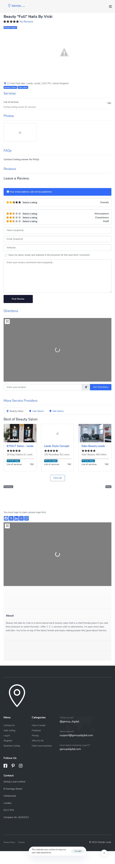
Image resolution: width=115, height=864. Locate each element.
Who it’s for (38, 740)
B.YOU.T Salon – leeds (20, 446)
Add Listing (9, 730)
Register (8, 740)
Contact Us (9, 725)
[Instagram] (26, 518)
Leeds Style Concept (56, 446)
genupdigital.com (70, 749)
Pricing (35, 735)
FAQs (8, 150)
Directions (11, 311)
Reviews (10, 169)
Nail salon (22, 87)
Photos (9, 116)
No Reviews (26, 21)
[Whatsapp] (21, 518)
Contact (21, 842)
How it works (39, 725)
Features (36, 730)
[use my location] (86, 387)
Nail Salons (58, 411)
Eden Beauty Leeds (93, 446)
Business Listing (12, 745)
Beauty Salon (10, 27)
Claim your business (42, 745)
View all (57, 478)
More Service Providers (20, 400)
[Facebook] (6, 518)
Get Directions (100, 387)
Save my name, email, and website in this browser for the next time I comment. (49, 255)
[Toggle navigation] (94, 6)
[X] (11, 518)
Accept (78, 851)
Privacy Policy (9, 842)
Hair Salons (38, 411)
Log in (7, 735)
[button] (24, 52)
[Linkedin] (16, 518)
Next (108, 486)
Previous (8, 486)
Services (10, 93)
